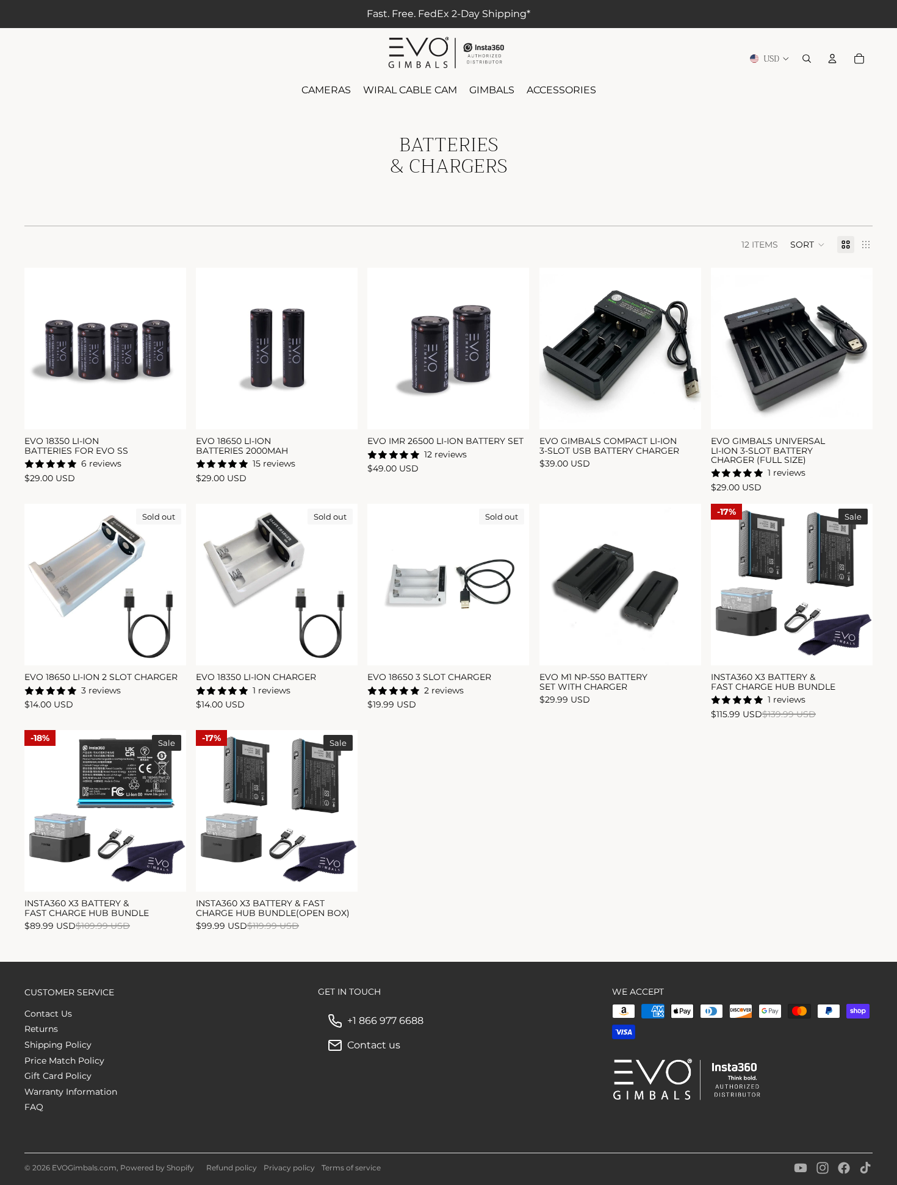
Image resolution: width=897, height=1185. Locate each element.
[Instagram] (822, 1168)
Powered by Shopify (157, 1167)
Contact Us (48, 1013)
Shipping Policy (58, 1044)
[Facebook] (844, 1168)
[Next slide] (168, 348)
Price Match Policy (64, 1060)
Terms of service (351, 1167)
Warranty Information (70, 1091)
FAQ (33, 1106)
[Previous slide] (42, 348)
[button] (807, 244)
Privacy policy (289, 1167)
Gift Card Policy (58, 1075)
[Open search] (806, 58)
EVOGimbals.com (84, 1167)
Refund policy (231, 1167)
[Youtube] (800, 1168)
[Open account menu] (832, 58)
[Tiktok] (865, 1168)
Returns (41, 1028)
